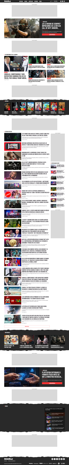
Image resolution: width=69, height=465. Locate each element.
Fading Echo (22, 111)
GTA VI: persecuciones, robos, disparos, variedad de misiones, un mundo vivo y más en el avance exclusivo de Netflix (35, 202)
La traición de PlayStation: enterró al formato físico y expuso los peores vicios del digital (42, 348)
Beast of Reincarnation (61, 112)
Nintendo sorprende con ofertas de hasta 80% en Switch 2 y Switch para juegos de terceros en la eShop (35, 144)
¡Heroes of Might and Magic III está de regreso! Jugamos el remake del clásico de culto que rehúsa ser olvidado (55, 81)
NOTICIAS (21, 1)
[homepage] (7, 1)
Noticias (6, 72)
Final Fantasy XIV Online (30, 112)
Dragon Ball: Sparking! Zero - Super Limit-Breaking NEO (54, 113)
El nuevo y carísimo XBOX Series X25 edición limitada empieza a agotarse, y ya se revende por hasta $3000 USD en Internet (35, 221)
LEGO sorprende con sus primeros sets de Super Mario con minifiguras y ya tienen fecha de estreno (35, 297)
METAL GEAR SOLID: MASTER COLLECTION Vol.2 (15, 113)
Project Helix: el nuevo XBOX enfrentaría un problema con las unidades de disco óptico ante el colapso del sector (56, 67)
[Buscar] (51, 1)
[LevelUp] (31, 463)
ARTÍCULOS (31, 1)
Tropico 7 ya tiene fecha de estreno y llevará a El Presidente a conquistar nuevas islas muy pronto (34, 288)
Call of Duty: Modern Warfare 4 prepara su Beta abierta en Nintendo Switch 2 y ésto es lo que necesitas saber (34, 164)
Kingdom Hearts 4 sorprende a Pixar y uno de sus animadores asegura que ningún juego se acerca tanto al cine (35, 154)
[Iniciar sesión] (50, 1)
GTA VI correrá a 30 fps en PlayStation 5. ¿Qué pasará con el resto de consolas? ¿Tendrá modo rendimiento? (35, 182)
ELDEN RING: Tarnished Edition (6, 113)
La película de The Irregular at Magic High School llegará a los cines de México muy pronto (34, 307)
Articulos (30, 78)
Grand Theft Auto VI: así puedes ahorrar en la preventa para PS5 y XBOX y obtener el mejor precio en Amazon (35, 192)
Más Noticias (27, 326)
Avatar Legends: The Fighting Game (9, 346)
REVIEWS (36, 1)
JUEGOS (25, 1)
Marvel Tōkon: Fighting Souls (38, 112)
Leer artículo (52, 34)
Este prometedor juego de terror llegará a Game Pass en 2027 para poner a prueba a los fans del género (35, 134)
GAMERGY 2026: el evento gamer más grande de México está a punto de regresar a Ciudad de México (35, 211)
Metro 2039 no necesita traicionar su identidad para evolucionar (37, 81)
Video (40, 1)
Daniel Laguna (45, 378)
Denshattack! (45, 111)
